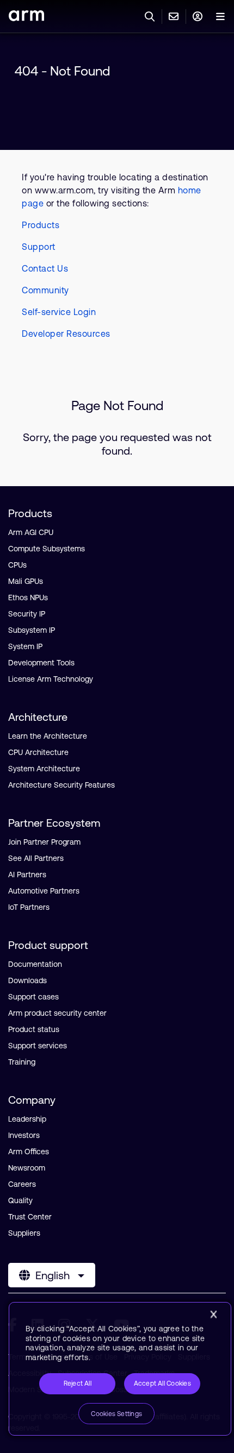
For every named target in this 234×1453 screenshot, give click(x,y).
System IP (25, 646)
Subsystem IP (31, 630)
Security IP (26, 613)
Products (40, 225)
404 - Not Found (62, 71)
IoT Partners (29, 907)
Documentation (35, 964)
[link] (26, 17)
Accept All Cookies (162, 1383)
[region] (120, 1369)
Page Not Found (117, 405)
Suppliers (24, 1233)
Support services (37, 1045)
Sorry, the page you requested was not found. (117, 444)
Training (21, 1062)
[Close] (213, 1314)
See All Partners (36, 858)
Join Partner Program (44, 842)
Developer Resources (66, 333)
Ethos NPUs (28, 597)
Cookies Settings (116, 1414)
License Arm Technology (50, 679)
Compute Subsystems (46, 548)
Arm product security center (57, 1013)
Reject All (77, 1383)
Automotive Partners (43, 890)
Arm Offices (28, 1151)
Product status (33, 1029)
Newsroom (26, 1167)
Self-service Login (59, 312)
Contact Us (45, 268)
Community (45, 290)
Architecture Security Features (61, 785)
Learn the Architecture (47, 736)
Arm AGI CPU (30, 532)
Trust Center (30, 1216)
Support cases (33, 996)
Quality (20, 1200)
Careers (22, 1184)
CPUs (17, 565)
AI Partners (27, 874)
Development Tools (41, 662)
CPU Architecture (38, 752)
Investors (24, 1135)
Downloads (27, 980)
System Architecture (44, 768)
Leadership (27, 1119)
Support (39, 246)
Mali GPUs (25, 581)
